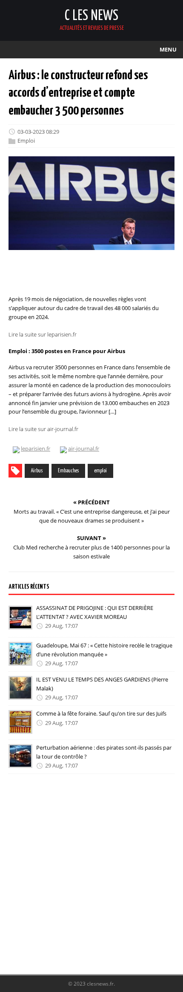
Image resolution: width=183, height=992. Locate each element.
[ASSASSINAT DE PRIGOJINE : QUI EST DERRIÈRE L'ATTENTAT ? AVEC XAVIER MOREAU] (20, 623)
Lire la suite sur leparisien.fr (43, 334)
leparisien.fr (35, 448)
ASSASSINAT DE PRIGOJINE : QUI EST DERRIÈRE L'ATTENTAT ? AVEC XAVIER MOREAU (94, 612)
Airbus (37, 471)
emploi (100, 471)
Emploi (26, 141)
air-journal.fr (83, 448)
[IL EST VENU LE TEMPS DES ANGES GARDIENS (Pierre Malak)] (20, 694)
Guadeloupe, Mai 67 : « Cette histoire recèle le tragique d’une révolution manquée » (104, 649)
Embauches (68, 471)
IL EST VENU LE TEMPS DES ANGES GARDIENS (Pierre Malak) (102, 684)
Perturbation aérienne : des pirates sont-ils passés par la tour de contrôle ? (104, 752)
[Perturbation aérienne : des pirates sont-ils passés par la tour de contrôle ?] (20, 762)
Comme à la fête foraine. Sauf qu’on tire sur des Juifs (101, 713)
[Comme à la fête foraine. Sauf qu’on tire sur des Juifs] (20, 728)
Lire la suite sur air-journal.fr (43, 429)
